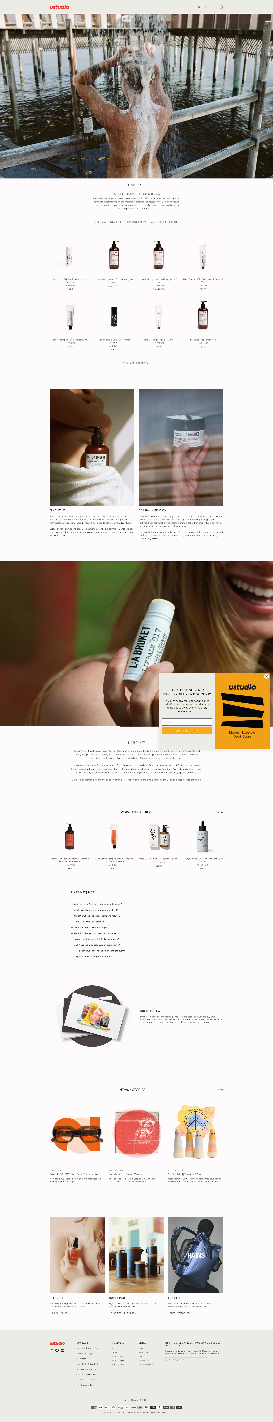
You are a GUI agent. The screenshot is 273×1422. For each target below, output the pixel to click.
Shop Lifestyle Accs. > (181, 1313)
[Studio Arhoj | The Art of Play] (195, 1132)
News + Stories (144, 1353)
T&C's (114, 1349)
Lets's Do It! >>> (187, 730)
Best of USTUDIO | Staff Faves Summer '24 (74, 1174)
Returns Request (118, 1360)
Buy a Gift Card (145, 1360)
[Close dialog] (266, 676)
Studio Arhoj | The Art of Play (184, 1174)
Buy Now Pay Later (146, 1364)
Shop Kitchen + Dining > (123, 1313)
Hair (152, 222)
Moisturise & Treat (135, 222)
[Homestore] (136, 1255)
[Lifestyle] (195, 1255)
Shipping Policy (118, 1364)
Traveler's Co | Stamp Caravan (126, 1174)
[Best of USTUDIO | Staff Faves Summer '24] (77, 1132)
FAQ (140, 1356)
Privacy (115, 1353)
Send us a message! (84, 1353)
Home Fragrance (168, 222)
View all (218, 812)
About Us (142, 1349)
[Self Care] (77, 1255)
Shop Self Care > (60, 1313)
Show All (100, 222)
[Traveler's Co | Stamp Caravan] (136, 1132)
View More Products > (136, 363)
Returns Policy (118, 1356)
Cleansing (115, 222)
